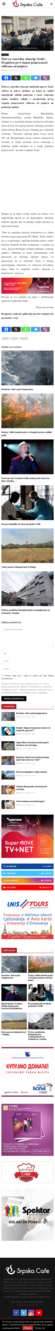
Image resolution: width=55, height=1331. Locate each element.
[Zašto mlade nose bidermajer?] (8, 804)
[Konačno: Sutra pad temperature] (8, 716)
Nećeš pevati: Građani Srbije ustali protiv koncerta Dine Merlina (25, 479)
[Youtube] (39, 1313)
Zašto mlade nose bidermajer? (30, 801)
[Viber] (45, 77)
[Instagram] (31, 1313)
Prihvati (28, 1328)
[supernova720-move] (27, 292)
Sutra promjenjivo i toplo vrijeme (31, 772)
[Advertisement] (27, 183)
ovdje (15, 318)
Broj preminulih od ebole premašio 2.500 (20, 524)
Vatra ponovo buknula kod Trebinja (18, 566)
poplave (24, 339)
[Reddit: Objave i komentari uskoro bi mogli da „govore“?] (8, 731)
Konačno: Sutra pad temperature (17, 389)
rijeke (5, 339)
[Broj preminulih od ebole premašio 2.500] (41, 992)
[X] (16, 77)
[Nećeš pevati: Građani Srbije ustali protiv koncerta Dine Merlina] (14, 992)
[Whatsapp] (25, 77)
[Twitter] (24, 1313)
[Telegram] (35, 77)
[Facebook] (6, 77)
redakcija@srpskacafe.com (27, 1304)
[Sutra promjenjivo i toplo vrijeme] (8, 775)
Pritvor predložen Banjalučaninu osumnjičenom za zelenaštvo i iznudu (25, 611)
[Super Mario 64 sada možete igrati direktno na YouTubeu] (8, 745)
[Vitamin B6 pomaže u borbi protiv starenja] (8, 789)
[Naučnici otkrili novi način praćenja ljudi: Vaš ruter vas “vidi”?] (8, 760)
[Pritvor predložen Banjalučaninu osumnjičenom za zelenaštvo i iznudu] (41, 1021)
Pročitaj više (40, 1328)
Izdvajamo (5, 55)
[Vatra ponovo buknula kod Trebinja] (14, 1021)
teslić (14, 339)
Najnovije (8, 706)
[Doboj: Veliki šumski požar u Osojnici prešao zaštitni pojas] (41, 964)
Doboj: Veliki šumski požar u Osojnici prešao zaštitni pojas (26, 433)
